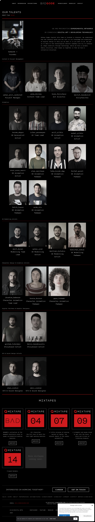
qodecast (58, 496)
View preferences (87, 516)
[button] (92, 505)
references (24, 496)
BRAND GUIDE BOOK (85, 496)
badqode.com (61, 502)
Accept (64, 516)
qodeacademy (47, 496)
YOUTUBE (43, 510)
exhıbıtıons (35, 496)
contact (73, 496)
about (15, 496)
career (66, 496)
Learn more (53, 518)
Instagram (33, 510)
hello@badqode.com (22, 503)
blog (4, 496)
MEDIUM (50, 510)
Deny (76, 516)
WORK (10, 496)
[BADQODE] (47, 3)
